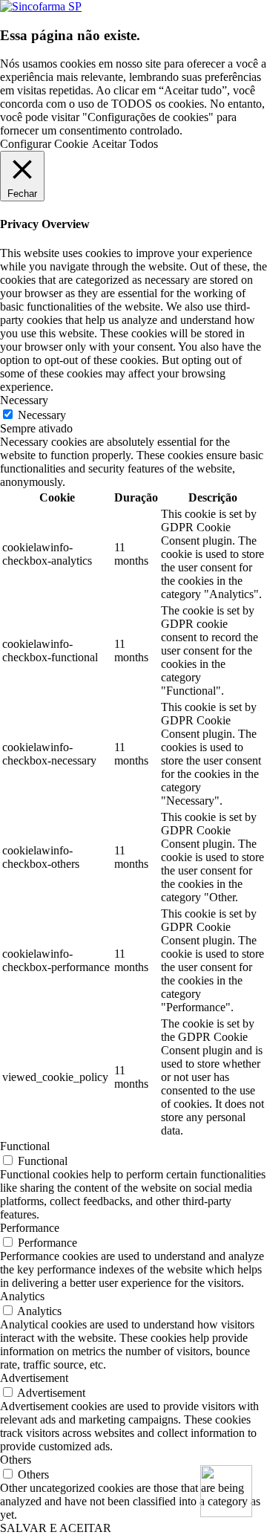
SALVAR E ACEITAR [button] (55, 1528)
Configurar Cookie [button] (44, 143)
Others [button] (15, 1459)
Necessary (42, 415)
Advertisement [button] (34, 1378)
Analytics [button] (22, 1296)
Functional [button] (25, 1146)
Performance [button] (29, 1227)
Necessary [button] (24, 400)
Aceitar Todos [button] (125, 143)
